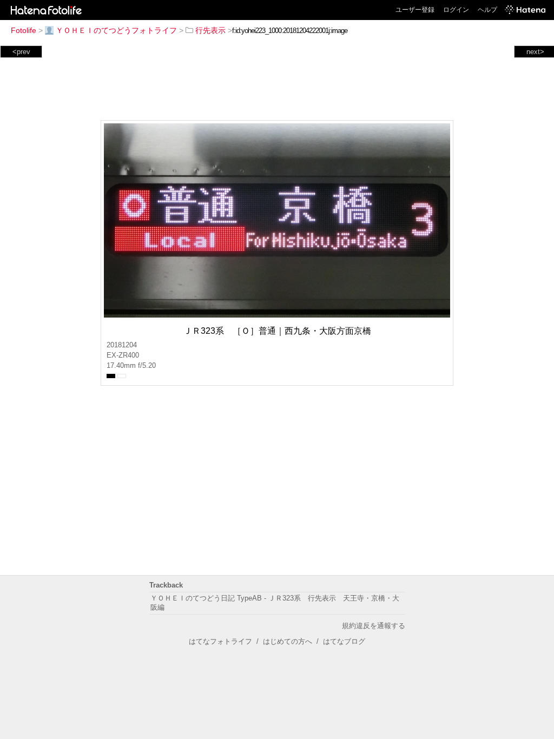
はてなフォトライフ (220, 641)
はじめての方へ (287, 641)
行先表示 (210, 30)
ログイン (456, 10)
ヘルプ (487, 10)
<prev (21, 52)
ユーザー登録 (414, 10)
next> (535, 52)
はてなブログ (344, 641)
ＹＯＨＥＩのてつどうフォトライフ (116, 30)
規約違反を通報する (373, 626)
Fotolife (23, 30)
